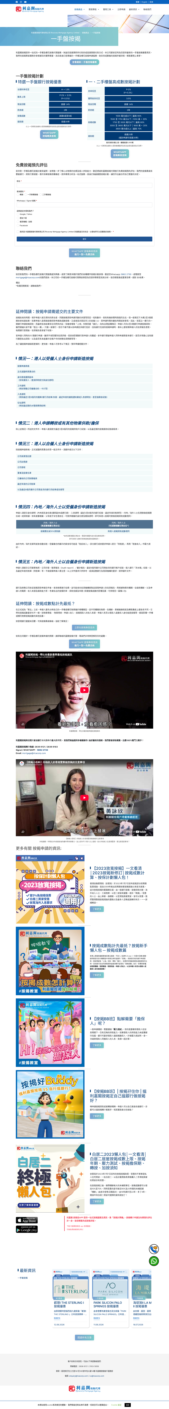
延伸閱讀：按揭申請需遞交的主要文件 (49, 311)
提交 (84, 239)
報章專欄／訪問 (26, 222)
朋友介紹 (23, 218)
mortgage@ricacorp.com (27, 277)
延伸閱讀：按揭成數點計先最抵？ (45, 603)
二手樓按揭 (46, 194)
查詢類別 (21, 191)
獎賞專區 (93, 9)
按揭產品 (78, 9)
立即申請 (121, 9)
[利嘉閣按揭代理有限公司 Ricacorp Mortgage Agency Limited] (30, 9)
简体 (151, 2)
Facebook (24, 225)
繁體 (137, 2)
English (144, 2)
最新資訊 (133, 9)
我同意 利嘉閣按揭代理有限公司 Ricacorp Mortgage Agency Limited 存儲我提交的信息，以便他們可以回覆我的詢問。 (67, 232)
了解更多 (96, 909)
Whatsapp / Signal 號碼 (27, 201)
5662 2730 (126, 274)
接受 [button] (127, 1405)
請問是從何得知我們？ (25, 211)
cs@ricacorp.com (97, 1376)
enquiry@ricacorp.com (78, 1376)
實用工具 (107, 9)
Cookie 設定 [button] (116, 1405)
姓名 (19, 181)
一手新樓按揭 (33, 194)
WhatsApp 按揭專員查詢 (84, 253)
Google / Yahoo (26, 214)
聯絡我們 (147, 9)
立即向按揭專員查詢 (84, 627)
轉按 (21, 194)
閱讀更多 (57, 1318)
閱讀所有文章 (84, 1337)
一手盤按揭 (23, 1278)
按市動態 (59, 1298)
